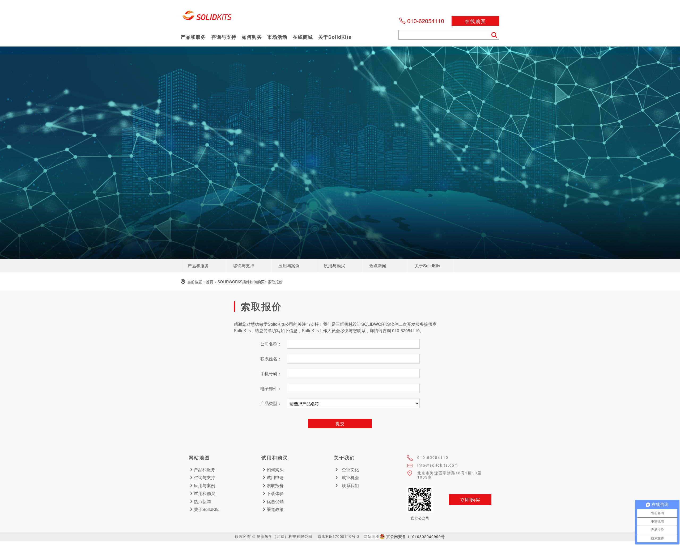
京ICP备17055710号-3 (339, 536)
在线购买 (475, 21)
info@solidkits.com (437, 465)
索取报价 (275, 281)
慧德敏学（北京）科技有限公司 (207, 17)
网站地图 (372, 536)
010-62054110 (425, 20)
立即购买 (470, 499)
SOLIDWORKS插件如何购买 (241, 281)
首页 (209, 281)
